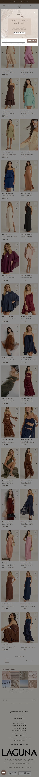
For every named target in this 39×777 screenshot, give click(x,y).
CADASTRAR (32, 41)
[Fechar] (34, 12)
